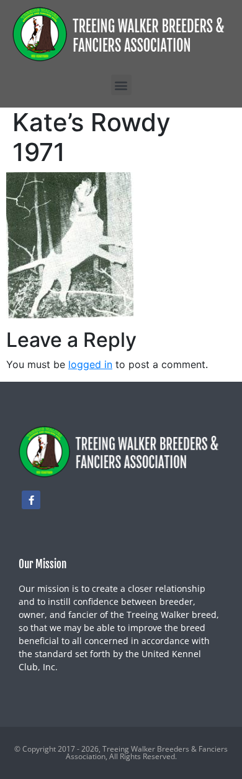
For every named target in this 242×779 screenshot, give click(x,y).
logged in (90, 364)
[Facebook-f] (31, 500)
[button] (121, 85)
